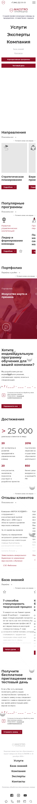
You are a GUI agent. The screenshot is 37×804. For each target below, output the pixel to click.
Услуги (18, 27)
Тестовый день (18, 66)
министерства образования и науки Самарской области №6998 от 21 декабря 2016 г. (19, 753)
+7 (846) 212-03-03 (18, 3)
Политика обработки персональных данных (18, 787)
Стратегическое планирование (12, 178)
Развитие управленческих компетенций (9, 228)
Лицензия (7, 751)
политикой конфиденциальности (15, 397)
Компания (18, 41)
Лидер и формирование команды (12, 240)
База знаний (18, 49)
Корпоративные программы (18, 59)
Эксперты (18, 34)
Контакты (18, 53)
